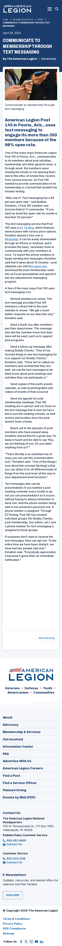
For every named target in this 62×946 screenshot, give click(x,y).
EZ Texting (27, 227)
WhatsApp (11, 239)
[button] (50, 9)
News (40, 19)
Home (5, 19)
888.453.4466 (16, 840)
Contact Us (14, 844)
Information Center (22, 19)
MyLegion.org (37, 266)
